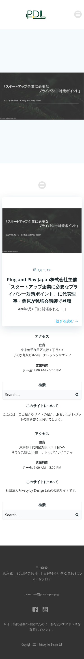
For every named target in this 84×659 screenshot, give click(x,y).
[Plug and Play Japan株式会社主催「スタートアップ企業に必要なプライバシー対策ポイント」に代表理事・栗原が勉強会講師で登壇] (42, 96)
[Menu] (78, 14)
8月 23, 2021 (44, 270)
